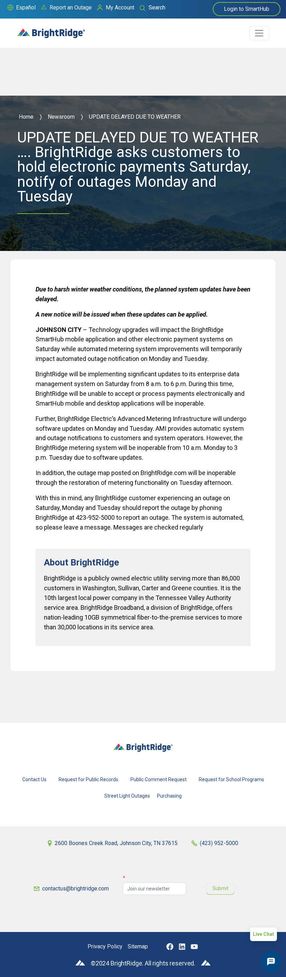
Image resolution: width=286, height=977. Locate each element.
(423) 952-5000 (219, 843)
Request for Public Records (88, 779)
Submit (220, 888)
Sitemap (138, 946)
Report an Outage (71, 7)
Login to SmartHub (246, 9)
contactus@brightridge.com (75, 888)
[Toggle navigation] (259, 33)
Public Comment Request (158, 779)
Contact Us (34, 779)
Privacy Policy (105, 946)
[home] (51, 30)
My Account (120, 7)
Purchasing (169, 796)
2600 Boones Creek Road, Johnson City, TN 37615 (116, 843)
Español (26, 7)
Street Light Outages (127, 796)
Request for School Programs (231, 779)
